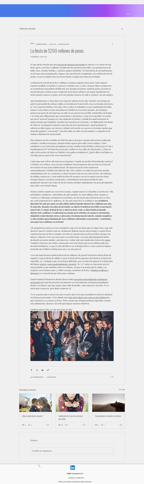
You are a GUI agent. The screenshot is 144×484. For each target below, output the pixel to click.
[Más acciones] (112, 44)
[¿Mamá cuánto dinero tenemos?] (35, 403)
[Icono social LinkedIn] (72, 467)
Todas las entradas (27, 28)
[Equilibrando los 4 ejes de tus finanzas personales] (72, 403)
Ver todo (122, 389)
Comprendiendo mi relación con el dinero (108, 416)
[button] (122, 29)
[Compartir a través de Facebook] (31, 370)
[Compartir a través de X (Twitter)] (37, 370)
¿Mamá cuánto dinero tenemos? (32, 416)
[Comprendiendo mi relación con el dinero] (108, 403)
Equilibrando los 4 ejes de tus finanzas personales (70, 417)
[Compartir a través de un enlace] (48, 370)
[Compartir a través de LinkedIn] (42, 370)
